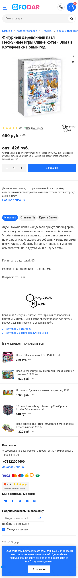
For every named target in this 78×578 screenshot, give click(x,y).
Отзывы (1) (27, 217)
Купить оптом (48, 217)
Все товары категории (18, 328)
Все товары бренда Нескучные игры (26, 332)
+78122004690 (61, 7)
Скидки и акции (17, 529)
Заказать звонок (13, 467)
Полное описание (14, 200)
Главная (7, 30)
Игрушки (47, 30)
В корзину (52, 168)
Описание (10, 217)
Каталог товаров (27, 30)
